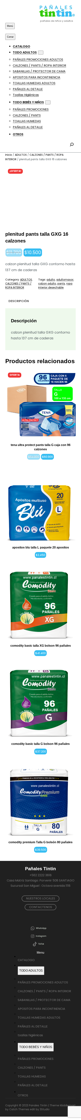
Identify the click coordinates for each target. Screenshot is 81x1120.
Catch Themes (19, 1109)
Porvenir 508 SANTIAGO (56, 880)
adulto (51, 279)
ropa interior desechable (55, 285)
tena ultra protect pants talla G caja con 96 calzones (40, 447)
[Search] (72, 144)
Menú (10, 26)
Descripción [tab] (18, 301)
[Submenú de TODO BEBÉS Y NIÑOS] (47, 102)
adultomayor (64, 279)
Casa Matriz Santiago (22, 880)
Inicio (8, 155)
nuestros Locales (40, 898)
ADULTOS (21, 155)
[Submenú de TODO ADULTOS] (40, 53)
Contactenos (40, 907)
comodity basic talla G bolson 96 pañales (40, 743)
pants (61, 283)
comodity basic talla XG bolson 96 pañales (40, 645)
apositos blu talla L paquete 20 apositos (40, 547)
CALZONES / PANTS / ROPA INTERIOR (18, 285)
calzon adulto (47, 283)
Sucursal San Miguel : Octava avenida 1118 (40, 886)
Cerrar (10, 36)
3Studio (45, 1109)
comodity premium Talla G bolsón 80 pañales (40, 842)
